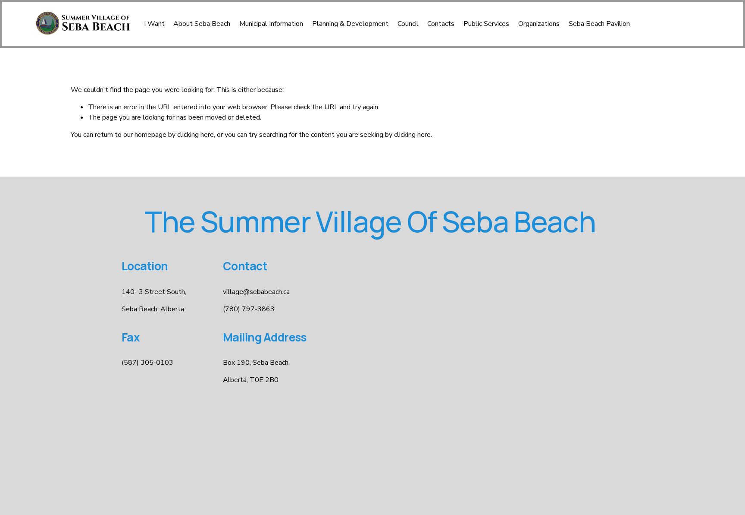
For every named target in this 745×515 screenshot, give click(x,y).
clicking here (195, 134)
